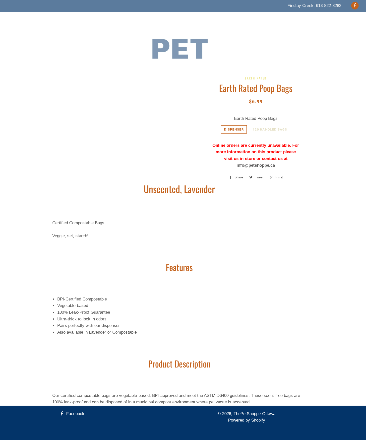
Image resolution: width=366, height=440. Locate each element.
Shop (257, 17)
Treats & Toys (122, 17)
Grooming (180, 17)
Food (98, 17)
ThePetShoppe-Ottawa (254, 413)
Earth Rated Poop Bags (256, 118)
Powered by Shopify (246, 420)
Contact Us (234, 17)
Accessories (153, 17)
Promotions (207, 17)
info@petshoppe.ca (256, 165)
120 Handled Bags (270, 129)
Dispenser (234, 129)
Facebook (74, 413)
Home (80, 17)
